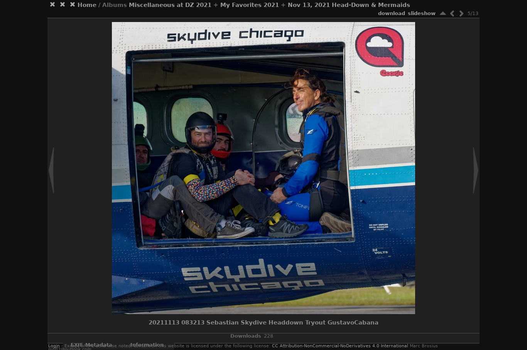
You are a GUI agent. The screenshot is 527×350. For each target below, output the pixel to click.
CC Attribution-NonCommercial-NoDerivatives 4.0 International (340, 345)
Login (54, 345)
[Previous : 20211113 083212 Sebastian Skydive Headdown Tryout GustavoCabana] (452, 13)
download (391, 13)
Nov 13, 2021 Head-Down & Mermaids (349, 5)
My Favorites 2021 (249, 5)
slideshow (422, 13)
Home (87, 5)
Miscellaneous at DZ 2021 (170, 5)
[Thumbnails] (443, 13)
